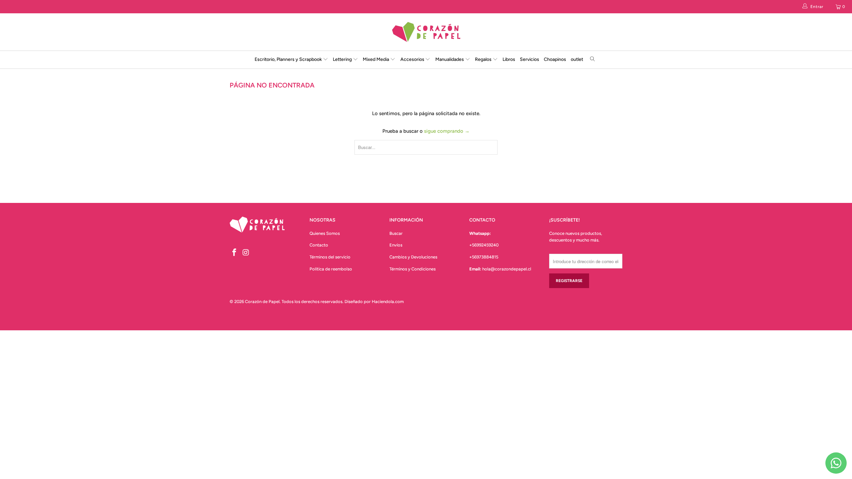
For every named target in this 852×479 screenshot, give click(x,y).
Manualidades (450, 59)
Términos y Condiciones (412, 268)
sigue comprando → (447, 131)
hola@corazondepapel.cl (506, 268)
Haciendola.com (388, 301)
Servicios (529, 59)
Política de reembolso (331, 268)
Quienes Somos (325, 233)
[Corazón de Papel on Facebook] (235, 252)
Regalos (484, 59)
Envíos (395, 244)
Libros (509, 59)
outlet (577, 59)
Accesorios (412, 59)
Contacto (319, 244)
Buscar (396, 233)
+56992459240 (484, 244)
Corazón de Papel (262, 301)
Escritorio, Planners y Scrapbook (288, 59)
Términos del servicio (330, 256)
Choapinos (555, 59)
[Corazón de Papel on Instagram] (246, 252)
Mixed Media (376, 59)
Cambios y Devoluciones (413, 256)
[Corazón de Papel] (426, 32)
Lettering (343, 59)
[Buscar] (592, 60)
